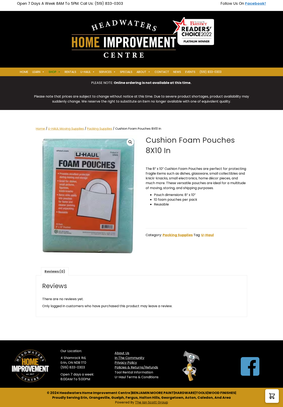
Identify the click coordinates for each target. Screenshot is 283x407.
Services (105, 72)
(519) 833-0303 (210, 72)
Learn (36, 72)
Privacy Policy (126, 362)
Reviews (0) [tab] (55, 271)
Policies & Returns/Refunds (136, 367)
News (177, 72)
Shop (52, 72)
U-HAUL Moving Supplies (66, 129)
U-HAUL (85, 72)
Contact (162, 72)
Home (24, 72)
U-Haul (207, 235)
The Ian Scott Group (151, 402)
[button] (130, 142)
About (141, 72)
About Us (122, 353)
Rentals (70, 72)
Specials (126, 72)
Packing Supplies (99, 129)
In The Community (129, 357)
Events (190, 72)
